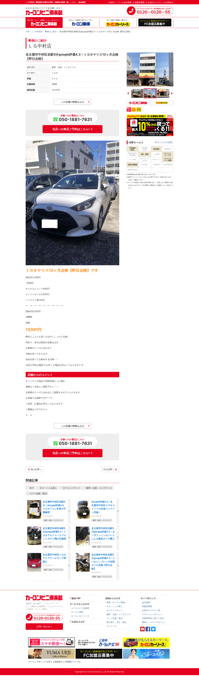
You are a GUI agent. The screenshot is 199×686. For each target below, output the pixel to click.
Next (171, 93)
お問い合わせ (43, 626)
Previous (128, 93)
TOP (28, 31)
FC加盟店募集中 (154, 22)
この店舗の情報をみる (72, 101)
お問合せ (169, 2)
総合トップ (115, 2)
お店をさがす (78, 621)
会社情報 (127, 2)
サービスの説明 (164, 142)
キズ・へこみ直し (48, 487)
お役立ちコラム (155, 2)
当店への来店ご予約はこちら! (71, 129)
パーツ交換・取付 (38, 493)
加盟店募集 (140, 2)
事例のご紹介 (51, 31)
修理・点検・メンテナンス (99, 487)
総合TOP (76, 598)
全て (32, 487)
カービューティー (71, 487)
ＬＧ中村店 (37, 31)
